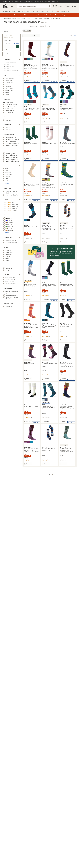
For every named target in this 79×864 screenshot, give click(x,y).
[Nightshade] (28, 442)
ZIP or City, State (8, 43)
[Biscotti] (46, 59)
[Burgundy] (25, 59)
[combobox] (34, 6)
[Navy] (46, 277)
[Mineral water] (43, 399)
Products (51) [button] (33, 26)
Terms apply (67, 253)
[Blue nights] (31, 101)
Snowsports (7, 18)
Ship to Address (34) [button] (11, 54)
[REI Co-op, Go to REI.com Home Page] (5, 6)
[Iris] (49, 59)
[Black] (28, 220)
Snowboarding (15, 18)
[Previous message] (14, 15)
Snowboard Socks (55, 18)
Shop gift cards (54, 255)
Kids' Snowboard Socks (10, 70)
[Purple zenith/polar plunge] (63, 101)
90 (75, 35)
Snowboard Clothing (25, 18)
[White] (43, 59)
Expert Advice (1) (45, 26)
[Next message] (62, 15)
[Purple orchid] (46, 399)
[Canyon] (25, 320)
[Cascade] (28, 59)
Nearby (17, 43)
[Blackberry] (46, 179)
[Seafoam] (31, 59)
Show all (6, 183)
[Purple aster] (66, 101)
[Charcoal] (46, 320)
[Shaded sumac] (34, 101)
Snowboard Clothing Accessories (40, 18)
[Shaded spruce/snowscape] (61, 101)
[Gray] (43, 179)
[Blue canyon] (25, 101)
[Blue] (25, 220)
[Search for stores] (17, 46)
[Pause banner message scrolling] (64, 15)
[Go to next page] (52, 474)
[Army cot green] (28, 101)
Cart (75, 6)
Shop (11, 6)
